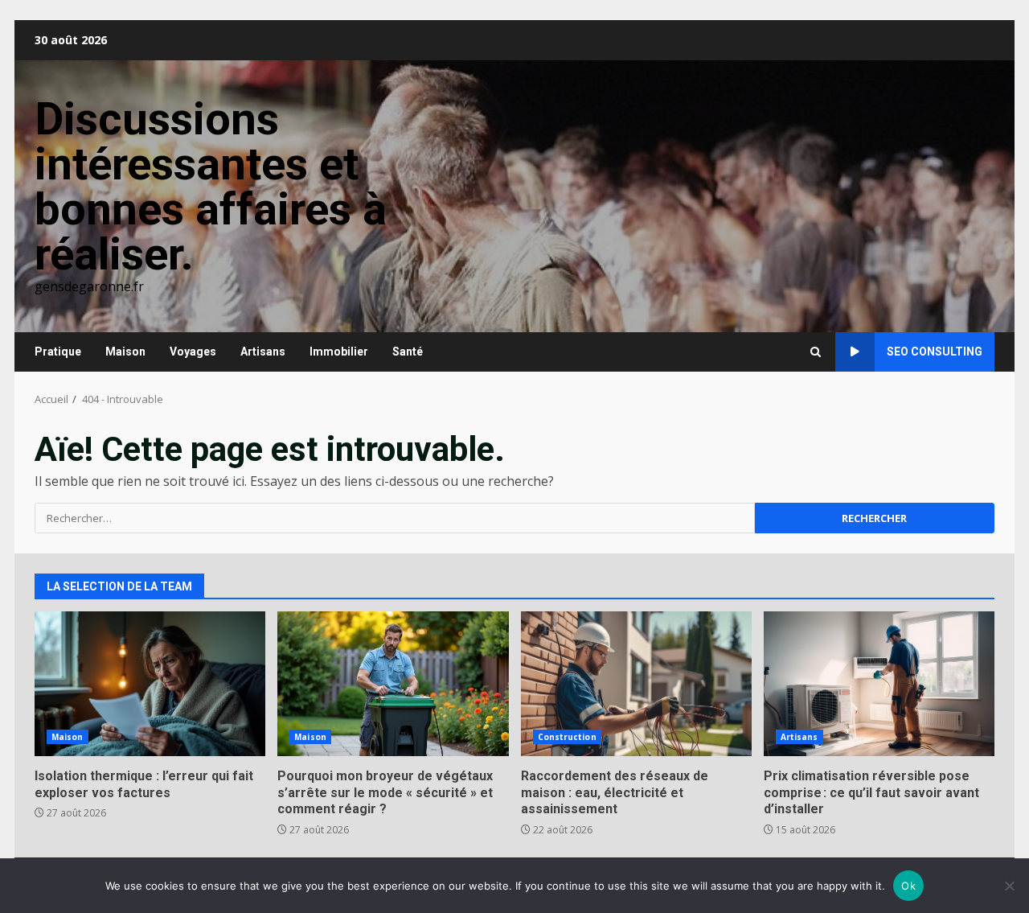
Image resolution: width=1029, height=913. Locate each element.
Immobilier (339, 351)
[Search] (815, 352)
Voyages (193, 351)
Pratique (58, 351)
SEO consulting (934, 351)
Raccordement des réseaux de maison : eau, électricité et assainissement (636, 683)
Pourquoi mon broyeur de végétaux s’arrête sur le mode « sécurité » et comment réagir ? (392, 683)
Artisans (262, 351)
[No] (1009, 886)
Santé (407, 351)
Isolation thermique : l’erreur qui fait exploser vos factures (150, 683)
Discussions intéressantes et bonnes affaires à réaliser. (211, 187)
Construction (567, 736)
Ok (908, 885)
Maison (125, 351)
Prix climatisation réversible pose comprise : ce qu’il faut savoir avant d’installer (879, 683)
